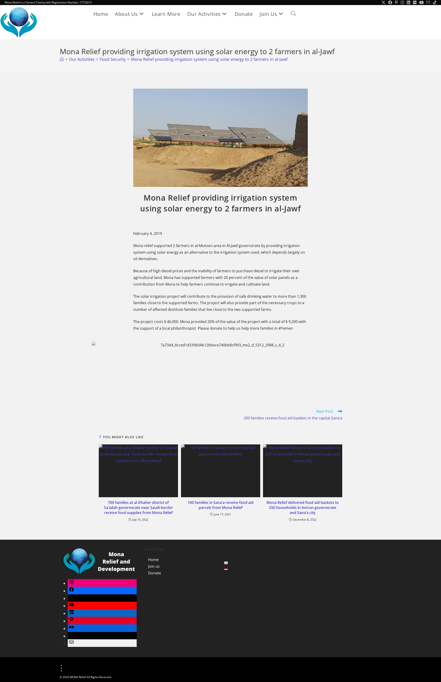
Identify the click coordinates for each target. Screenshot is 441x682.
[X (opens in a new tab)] (383, 2)
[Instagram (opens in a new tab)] (402, 2)
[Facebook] (71, 590)
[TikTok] (71, 636)
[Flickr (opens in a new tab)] (415, 2)
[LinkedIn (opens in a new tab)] (408, 2)
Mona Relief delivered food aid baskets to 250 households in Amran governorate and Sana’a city (302, 507)
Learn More (71, 665)
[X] (71, 598)
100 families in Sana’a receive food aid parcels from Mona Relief (221, 505)
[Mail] (71, 643)
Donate (154, 572)
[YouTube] (71, 605)
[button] (97, 359)
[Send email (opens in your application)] (428, 2)
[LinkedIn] (71, 613)
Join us (154, 566)
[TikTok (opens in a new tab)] (434, 2)
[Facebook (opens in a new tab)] (390, 2)
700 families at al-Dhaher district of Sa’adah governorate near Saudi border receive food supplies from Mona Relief (138, 507)
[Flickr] (71, 628)
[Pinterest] (71, 620)
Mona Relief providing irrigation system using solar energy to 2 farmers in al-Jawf (209, 59)
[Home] (62, 59)
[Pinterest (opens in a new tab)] (396, 2)
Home (153, 559)
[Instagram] (71, 583)
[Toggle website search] (294, 13)
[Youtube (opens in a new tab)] (421, 2)
